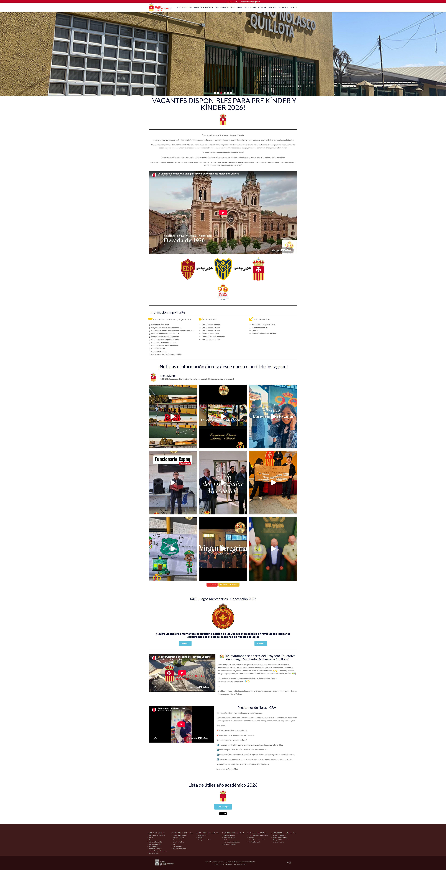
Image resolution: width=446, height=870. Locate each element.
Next (441, 48)
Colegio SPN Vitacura (279, 835)
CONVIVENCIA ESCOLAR (246, 7)
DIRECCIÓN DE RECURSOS (225, 7)
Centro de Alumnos (155, 848)
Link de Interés (177, 846)
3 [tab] (221, 93)
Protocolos (227, 840)
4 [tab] (225, 93)
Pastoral (251, 837)
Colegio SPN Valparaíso (280, 837)
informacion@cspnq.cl (251, 1)
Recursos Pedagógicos (179, 848)
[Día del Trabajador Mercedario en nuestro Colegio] (223, 483)
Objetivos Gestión (229, 835)
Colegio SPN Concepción (280, 840)
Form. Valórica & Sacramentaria (258, 835)
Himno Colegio (153, 853)
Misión (151, 837)
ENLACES (293, 7)
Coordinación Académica (180, 835)
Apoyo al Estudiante (230, 844)
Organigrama (153, 846)
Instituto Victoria (278, 842)
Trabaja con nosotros (204, 840)
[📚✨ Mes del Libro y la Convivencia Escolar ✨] (273, 416)
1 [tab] (215, 93)
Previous (5, 48)
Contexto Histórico (155, 844)
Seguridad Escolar (229, 837)
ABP (174, 844)
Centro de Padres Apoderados (158, 851)
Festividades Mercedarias (256, 840)
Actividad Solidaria (254, 842)
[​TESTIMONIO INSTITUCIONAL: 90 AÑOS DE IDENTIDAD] (173, 483)
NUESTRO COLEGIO (184, 7)
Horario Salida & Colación (232, 842)
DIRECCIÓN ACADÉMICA (203, 7)
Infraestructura (202, 835)
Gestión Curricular (178, 837)
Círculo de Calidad (178, 842)
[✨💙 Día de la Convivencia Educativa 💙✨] (273, 483)
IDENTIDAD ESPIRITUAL (267, 7)
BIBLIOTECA (283, 7)
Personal (200, 837)
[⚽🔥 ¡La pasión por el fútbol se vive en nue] (173, 416)
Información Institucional (157, 835)
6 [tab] (231, 93)
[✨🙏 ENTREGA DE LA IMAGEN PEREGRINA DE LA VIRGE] (223, 549)
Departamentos (177, 840)
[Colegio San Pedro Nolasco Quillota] (160, 7)
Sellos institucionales (155, 842)
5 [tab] (228, 93)
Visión (151, 840)
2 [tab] (218, 93)
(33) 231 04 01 (232, 1)
